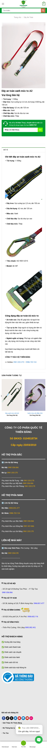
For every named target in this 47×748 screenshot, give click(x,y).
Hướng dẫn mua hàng (12, 642)
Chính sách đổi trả (11, 662)
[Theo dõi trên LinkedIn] (23, 718)
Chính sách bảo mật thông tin (15, 668)
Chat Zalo (14, 746)
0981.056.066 (13, 467)
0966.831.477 (14, 508)
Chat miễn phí (5, 746)
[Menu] (3, 3)
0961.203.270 (29, 481)
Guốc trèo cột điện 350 (35, 413)
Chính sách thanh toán (12, 647)
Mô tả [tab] (5, 150)
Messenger (33, 746)
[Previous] (1, 400)
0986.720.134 (14, 513)
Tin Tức (6, 733)
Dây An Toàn (28, 17)
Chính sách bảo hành (12, 657)
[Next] (45, 400)
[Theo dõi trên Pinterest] (19, 718)
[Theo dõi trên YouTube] (27, 718)
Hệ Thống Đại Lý (9, 728)
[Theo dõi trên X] (11, 718)
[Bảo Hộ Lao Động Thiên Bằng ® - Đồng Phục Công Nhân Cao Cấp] (23, 4)
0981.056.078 (13, 553)
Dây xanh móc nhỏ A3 (12, 413)
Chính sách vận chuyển (12, 652)
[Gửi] (43, 10)
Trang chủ (17, 17)
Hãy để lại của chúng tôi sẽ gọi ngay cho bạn (25, 124)
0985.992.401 (30, 627)
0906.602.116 (33, 617)
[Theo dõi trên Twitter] (15, 718)
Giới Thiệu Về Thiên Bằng (12, 723)
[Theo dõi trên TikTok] (7, 718)
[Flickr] (31, 718)
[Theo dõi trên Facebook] (3, 718)
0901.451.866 (29, 526)
